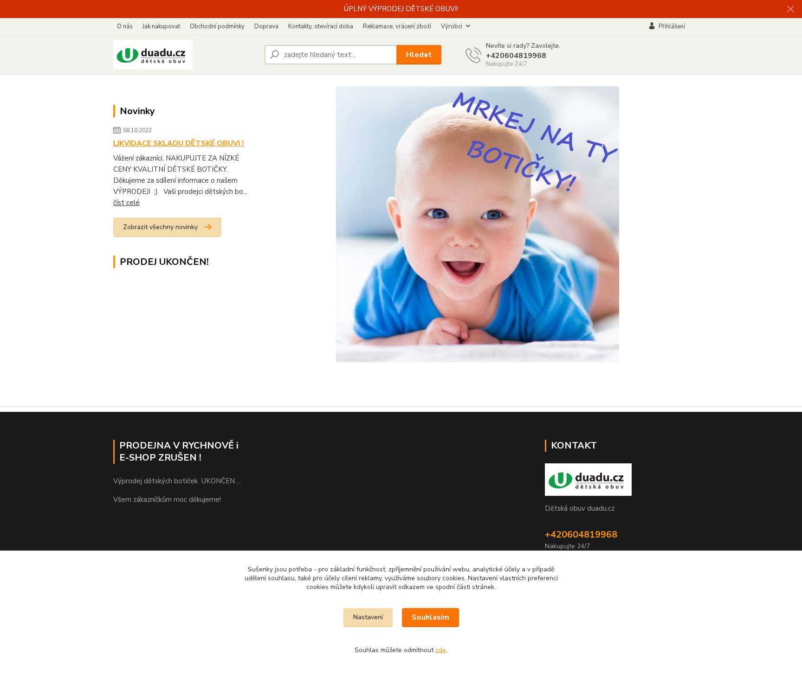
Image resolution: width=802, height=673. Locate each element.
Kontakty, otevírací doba (320, 26)
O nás (125, 26)
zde (440, 650)
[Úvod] (185, 55)
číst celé (126, 202)
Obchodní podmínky (217, 26)
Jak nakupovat (161, 26)
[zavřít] (790, 9)
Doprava (266, 26)
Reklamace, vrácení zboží (397, 26)
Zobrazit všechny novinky (160, 227)
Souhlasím (430, 617)
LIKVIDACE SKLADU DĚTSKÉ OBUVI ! (178, 143)
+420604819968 (516, 56)
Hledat (419, 55)
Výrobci (451, 26)
